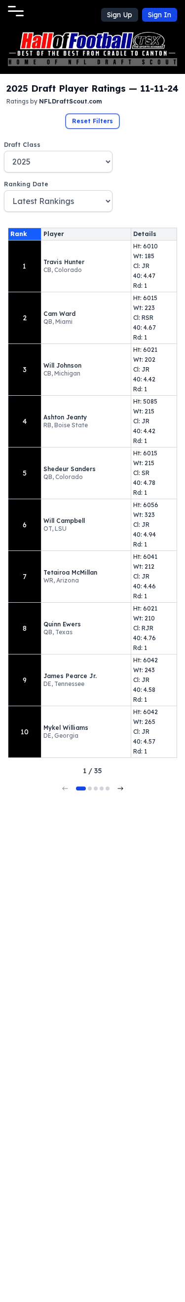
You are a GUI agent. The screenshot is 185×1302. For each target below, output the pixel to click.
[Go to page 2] (90, 788)
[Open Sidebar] (16, 11)
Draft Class (22, 144)
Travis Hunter (63, 262)
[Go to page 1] (81, 788)
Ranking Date (26, 184)
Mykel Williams (65, 727)
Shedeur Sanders (69, 469)
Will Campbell (64, 520)
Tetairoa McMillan (70, 572)
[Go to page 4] (102, 788)
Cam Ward (59, 313)
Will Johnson (62, 365)
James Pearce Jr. (70, 676)
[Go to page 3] (96, 788)
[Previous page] (65, 788)
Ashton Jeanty (65, 417)
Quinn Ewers (62, 624)
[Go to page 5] (108, 788)
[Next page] (120, 788)
